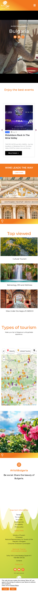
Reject (13, 589)
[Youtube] (19, 36)
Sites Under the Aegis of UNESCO (19, 311)
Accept (5, 589)
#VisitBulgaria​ (19, 470)
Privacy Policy (14, 585)
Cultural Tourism (20, 259)
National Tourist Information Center (19, 550)
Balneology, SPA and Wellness (19, 285)
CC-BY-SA (33, 404)
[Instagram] (22, 36)
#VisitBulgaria (19, 26)
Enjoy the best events (19, 89)
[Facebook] (15, 36)
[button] (35, 5)
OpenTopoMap (26, 404)
